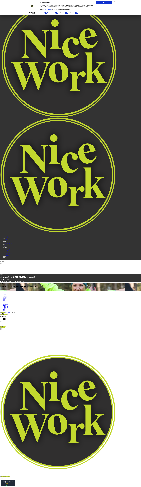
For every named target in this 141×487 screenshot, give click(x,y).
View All (8, 325)
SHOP (4, 238)
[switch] (56, 13)
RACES (4, 234)
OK (104, 2)
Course (4, 295)
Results (6, 242)
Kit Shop (6, 239)
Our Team (6, 252)
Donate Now (5, 297)
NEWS (4, 244)
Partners (6, 251)
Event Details (5, 294)
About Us (6, 248)
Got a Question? (4, 314)
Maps (5, 305)
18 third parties (48, 9)
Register (4, 256)
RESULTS (4, 241)
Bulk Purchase (7, 312)
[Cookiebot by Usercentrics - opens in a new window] (32, 13)
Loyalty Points (7, 249)
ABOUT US (5, 247)
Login (4, 257)
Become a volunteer (8, 253)
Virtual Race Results (8, 243)
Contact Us (7, 255)
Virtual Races (7, 236)
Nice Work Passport (6, 233)
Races (6, 235)
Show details (82, 12)
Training (4, 246)
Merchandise (5, 296)
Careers (6, 254)
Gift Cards (6, 240)
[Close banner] (114, 1)
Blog (6, 245)
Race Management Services (9, 250)
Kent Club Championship (9, 237)
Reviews (4, 298)
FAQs (4, 300)
